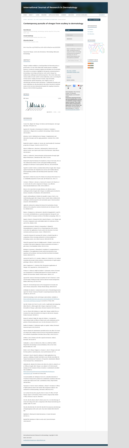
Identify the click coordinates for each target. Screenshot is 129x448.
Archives (71, 14)
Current (63, 14)
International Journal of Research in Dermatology (50, 7)
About (31, 14)
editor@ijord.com (40, 440)
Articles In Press (54, 14)
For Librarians (91, 34)
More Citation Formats (73, 60)
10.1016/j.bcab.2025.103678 (72, 109)
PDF (68, 30)
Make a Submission (94, 19)
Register (44, 14)
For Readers (90, 29)
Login (37, 14)
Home (25, 14)
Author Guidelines (81, 14)
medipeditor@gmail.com (29, 440)
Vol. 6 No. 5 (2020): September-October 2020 (45, 19)
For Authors (90, 31)
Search (102, 14)
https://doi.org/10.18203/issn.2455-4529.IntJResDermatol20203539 (43, 47)
